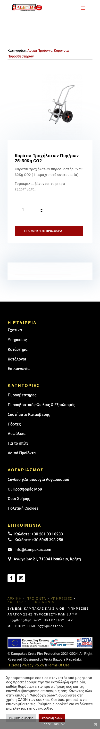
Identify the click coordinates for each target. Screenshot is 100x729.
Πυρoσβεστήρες (22, 395)
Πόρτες (14, 424)
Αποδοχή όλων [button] (52, 718)
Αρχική (15, 598)
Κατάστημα (17, 349)
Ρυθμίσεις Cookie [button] (21, 718)
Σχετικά (15, 330)
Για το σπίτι (18, 443)
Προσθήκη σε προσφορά (43, 231)
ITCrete (13, 665)
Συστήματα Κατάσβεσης (29, 414)
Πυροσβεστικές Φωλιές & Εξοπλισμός (41, 404)
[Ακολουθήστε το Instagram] (21, 578)
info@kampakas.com (33, 549)
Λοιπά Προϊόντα (39, 50)
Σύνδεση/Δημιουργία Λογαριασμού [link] (38, 479)
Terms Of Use (58, 665)
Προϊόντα (36, 598)
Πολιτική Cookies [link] (23, 508)
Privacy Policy (33, 665)
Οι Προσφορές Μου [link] (25, 489)
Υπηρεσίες (17, 339)
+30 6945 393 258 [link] (47, 540)
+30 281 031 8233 (47, 534)
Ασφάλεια (16, 433)
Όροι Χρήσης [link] (19, 498)
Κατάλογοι (17, 359)
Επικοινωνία (19, 368)
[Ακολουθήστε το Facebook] (11, 578)
